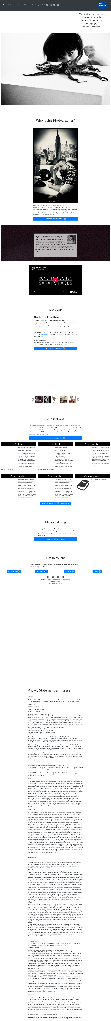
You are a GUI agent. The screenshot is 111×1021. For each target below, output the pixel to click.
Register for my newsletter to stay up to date (55, 503)
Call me (96, 571)
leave (41, 337)
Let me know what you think (54, 438)
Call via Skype (40, 571)
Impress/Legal (66, 579)
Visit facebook (12, 571)
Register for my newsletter (54, 348)
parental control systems (41, 334)
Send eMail (68, 571)
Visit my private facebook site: (54, 218)
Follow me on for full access (55, 539)
